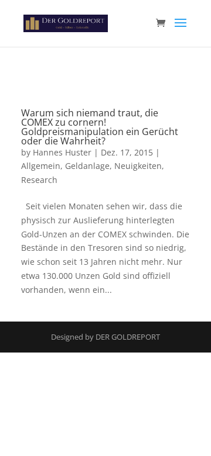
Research (39, 179)
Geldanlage (87, 165)
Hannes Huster (62, 152)
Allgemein (40, 165)
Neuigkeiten (138, 165)
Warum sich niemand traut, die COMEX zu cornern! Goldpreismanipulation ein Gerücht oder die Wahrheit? (99, 126)
